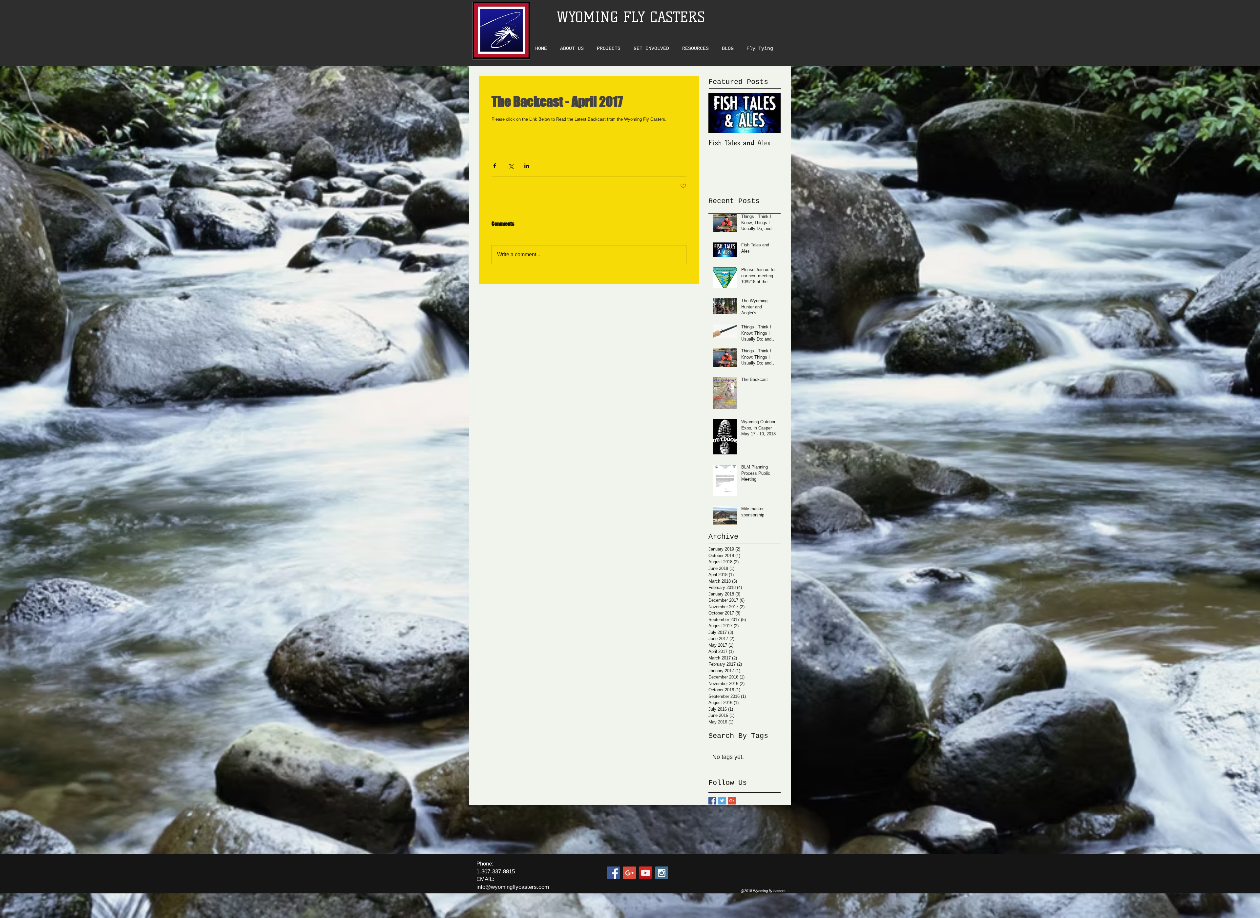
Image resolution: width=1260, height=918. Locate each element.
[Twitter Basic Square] (722, 800)
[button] (573, 48)
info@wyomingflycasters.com (512, 887)
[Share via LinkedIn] (527, 166)
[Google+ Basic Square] (732, 800)
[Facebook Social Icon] (613, 872)
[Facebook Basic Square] (712, 800)
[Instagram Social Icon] (661, 872)
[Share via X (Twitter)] (511, 166)
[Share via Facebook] (495, 166)
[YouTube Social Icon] (645, 872)
